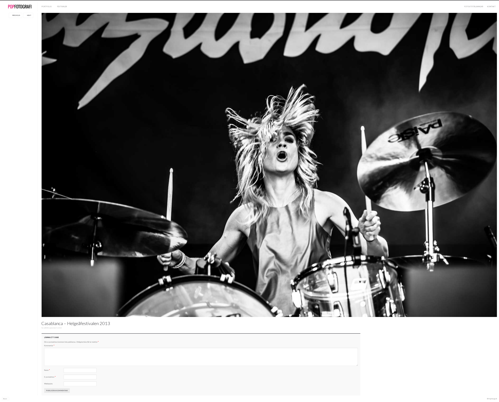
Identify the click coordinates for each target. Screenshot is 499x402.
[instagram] (16, 398)
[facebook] (12, 398)
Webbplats (48, 384)
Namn (47, 370)
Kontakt (491, 6)
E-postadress (50, 377)
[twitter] (20, 398)
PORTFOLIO (47, 6)
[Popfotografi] (19, 6)
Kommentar (49, 345)
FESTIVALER (62, 6)
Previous (16, 15)
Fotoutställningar (473, 6)
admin (46, 328)
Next (29, 15)
